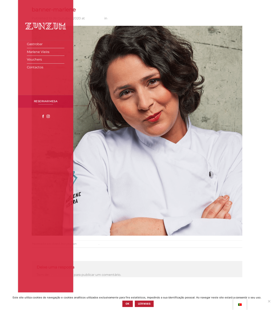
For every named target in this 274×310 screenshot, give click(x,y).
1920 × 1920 (95, 18)
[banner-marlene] (137, 130)
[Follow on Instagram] (48, 116)
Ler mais (144, 303)
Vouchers (34, 59)
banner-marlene (121, 18)
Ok (128, 303)
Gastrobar (35, 44)
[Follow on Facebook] (43, 116)
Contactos (35, 67)
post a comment (88, 243)
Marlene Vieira (38, 52)
